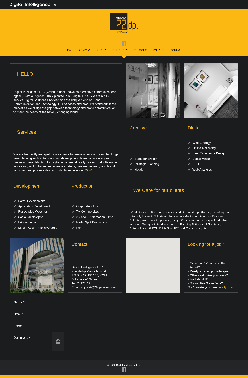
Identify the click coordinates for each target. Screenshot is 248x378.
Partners (159, 50)
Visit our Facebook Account (124, 43)
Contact (176, 50)
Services (102, 50)
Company (85, 50)
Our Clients (120, 50)
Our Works (140, 50)
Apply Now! (226, 287)
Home (69, 50)
